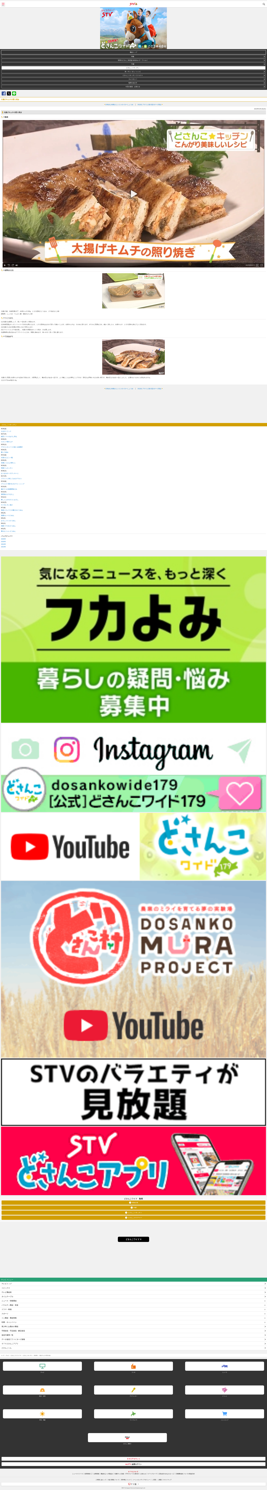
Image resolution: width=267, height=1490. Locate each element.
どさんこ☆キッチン (132, 68)
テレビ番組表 (7, 1292)
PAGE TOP (263, 1476)
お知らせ (143, 1474)
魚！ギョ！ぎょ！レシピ (133, 71)
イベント (224, 1396)
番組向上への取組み (107, 1474)
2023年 (3, 547)
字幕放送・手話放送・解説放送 (13, 1331)
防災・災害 (42, 1396)
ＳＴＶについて (133, 1471)
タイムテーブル (7, 1296)
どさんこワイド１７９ (16, 1355)
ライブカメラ (133, 1420)
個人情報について (113, 1479)
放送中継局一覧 (7, 1335)
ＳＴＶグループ (152, 1474)
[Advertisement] (133, 406)
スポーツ (5, 1314)
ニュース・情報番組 (9, 1301)
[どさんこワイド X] (133, 1241)
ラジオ (133, 1372)
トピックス (6, 1288)
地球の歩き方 (132, 83)
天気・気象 (42, 1420)
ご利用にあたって (101, 1479)
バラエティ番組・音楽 (10, 1305)
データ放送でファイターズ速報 (13, 1339)
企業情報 (96, 1474)
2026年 (3, 539)
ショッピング (224, 1420)
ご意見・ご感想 (157, 1479)
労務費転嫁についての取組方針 (185, 1474)
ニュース (224, 1372)
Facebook (4, 93)
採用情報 (87, 1474)
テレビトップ (7, 1284)
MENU (3, 4)
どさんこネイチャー (135, 1218)
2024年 (3, 544)
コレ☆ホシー (132, 79)
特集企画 (135, 1203)
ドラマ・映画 (7, 1309)
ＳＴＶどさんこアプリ (10, 1344)
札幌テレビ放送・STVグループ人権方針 (127, 1474)
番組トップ (133, 52)
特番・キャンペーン (9, 1322)
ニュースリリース (77, 1474)
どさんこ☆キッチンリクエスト (133, 75)
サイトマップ (167, 1479)
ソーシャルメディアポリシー (141, 1479)
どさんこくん (7, 1348)
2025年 (3, 541)
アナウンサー (133, 1396)
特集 (132, 56)
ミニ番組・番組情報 (9, 1318)
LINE (14, 93)
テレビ (7, 1355)
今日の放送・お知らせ (132, 86)
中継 (132, 64)
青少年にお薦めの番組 (10, 1326)
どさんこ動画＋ (127, 1443)
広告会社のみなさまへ (165, 1474)
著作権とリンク (126, 1479)
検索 (264, 4)
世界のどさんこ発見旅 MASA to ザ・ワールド (133, 60)
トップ (2, 1355)
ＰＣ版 (134, 1484)
